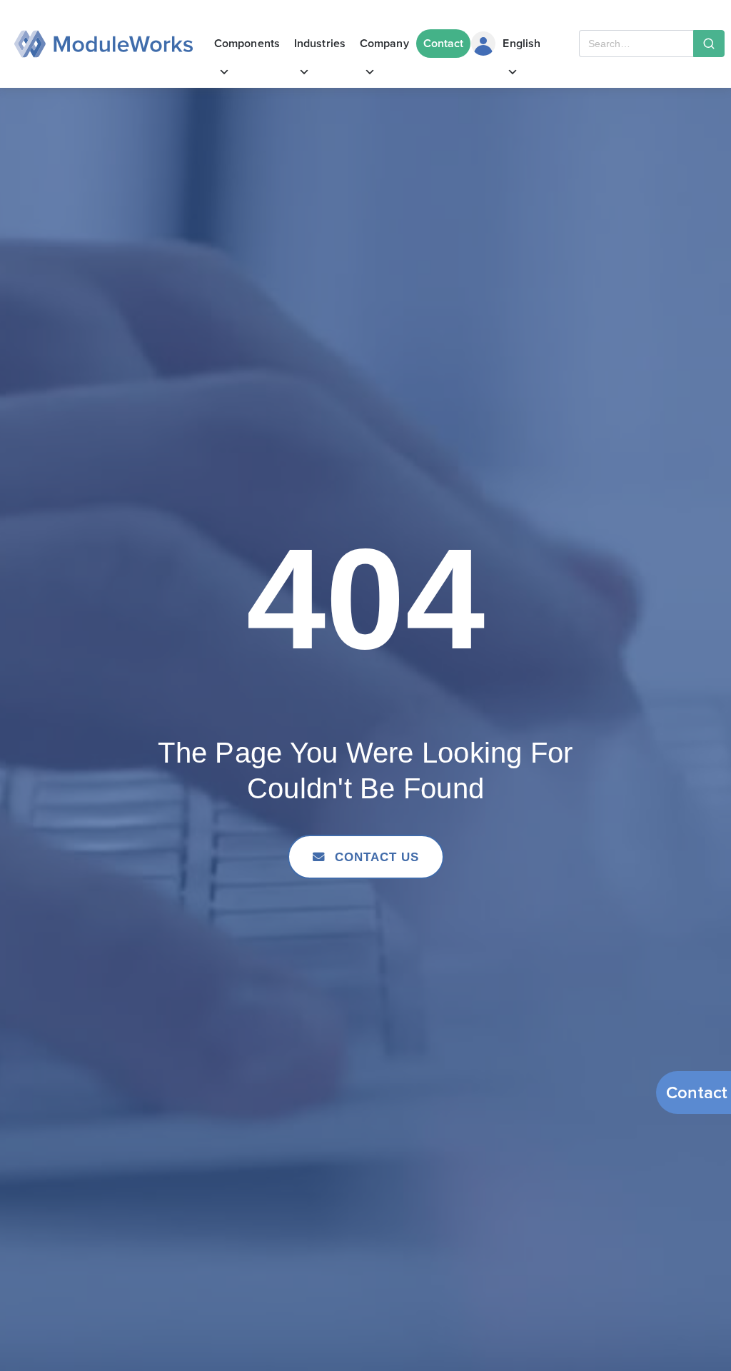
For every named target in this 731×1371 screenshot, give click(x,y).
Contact (443, 43)
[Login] (482, 43)
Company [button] (384, 43)
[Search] (709, 43)
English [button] (521, 43)
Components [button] (247, 43)
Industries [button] (320, 43)
